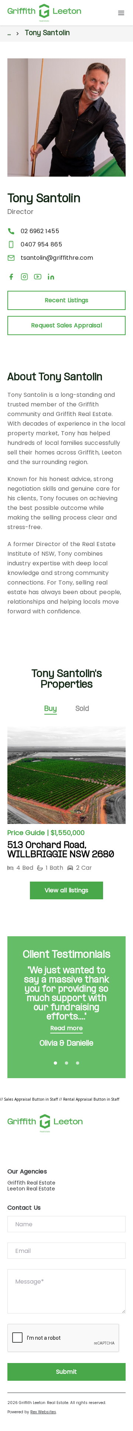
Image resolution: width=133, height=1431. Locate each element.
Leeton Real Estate (31, 1188)
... (9, 33)
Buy (50, 709)
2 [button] (66, 1063)
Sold (82, 709)
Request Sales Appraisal (66, 325)
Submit (66, 1371)
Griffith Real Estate (31, 1182)
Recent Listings (67, 300)
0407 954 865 (41, 244)
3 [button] (77, 1063)
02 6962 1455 (40, 231)
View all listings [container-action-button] (67, 890)
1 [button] (55, 1063)
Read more (66, 1028)
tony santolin (47, 33)
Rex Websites (43, 1412)
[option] (66, 799)
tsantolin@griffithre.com (57, 257)
